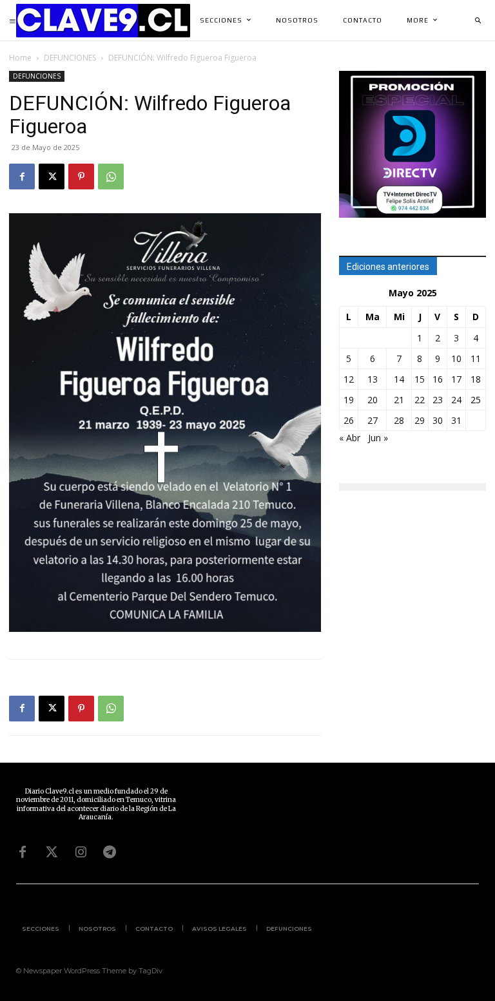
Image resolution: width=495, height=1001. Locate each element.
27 (372, 420)
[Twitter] (51, 852)
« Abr (349, 438)
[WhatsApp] (111, 176)
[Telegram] (109, 852)
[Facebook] (22, 176)
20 (372, 400)
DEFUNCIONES (70, 57)
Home (20, 57)
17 (456, 379)
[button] (477, 20)
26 (349, 420)
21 (399, 400)
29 (419, 420)
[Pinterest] (81, 176)
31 (456, 420)
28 (399, 420)
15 (419, 379)
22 (419, 400)
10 (456, 358)
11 (476, 358)
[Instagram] (80, 852)
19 (349, 400)
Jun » (378, 438)
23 (437, 400)
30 (437, 420)
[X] (51, 176)
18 (476, 379)
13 (372, 379)
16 (437, 379)
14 (399, 379)
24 (456, 400)
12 (349, 379)
